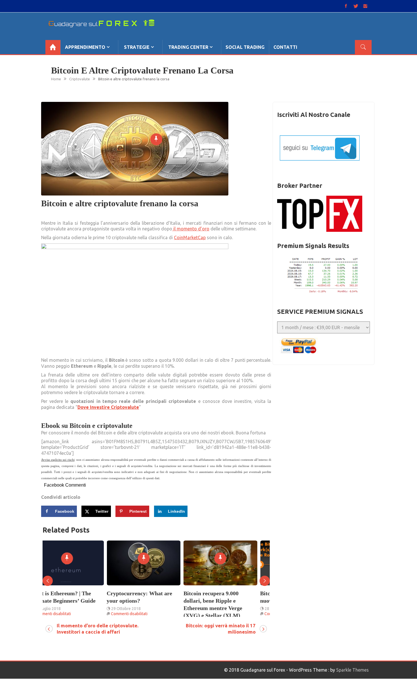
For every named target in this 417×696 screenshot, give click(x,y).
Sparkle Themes (352, 669)
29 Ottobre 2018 (62, 608)
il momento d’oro (190, 228)
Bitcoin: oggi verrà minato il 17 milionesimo (221, 628)
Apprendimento (85, 47)
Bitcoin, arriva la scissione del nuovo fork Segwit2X (232, 597)
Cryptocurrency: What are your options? (75, 597)
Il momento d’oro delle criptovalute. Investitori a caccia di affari (97, 628)
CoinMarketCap (190, 237)
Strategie (137, 47)
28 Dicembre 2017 (217, 608)
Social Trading (245, 47)
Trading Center (188, 47)
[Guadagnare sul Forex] (52, 47)
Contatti (285, 47)
